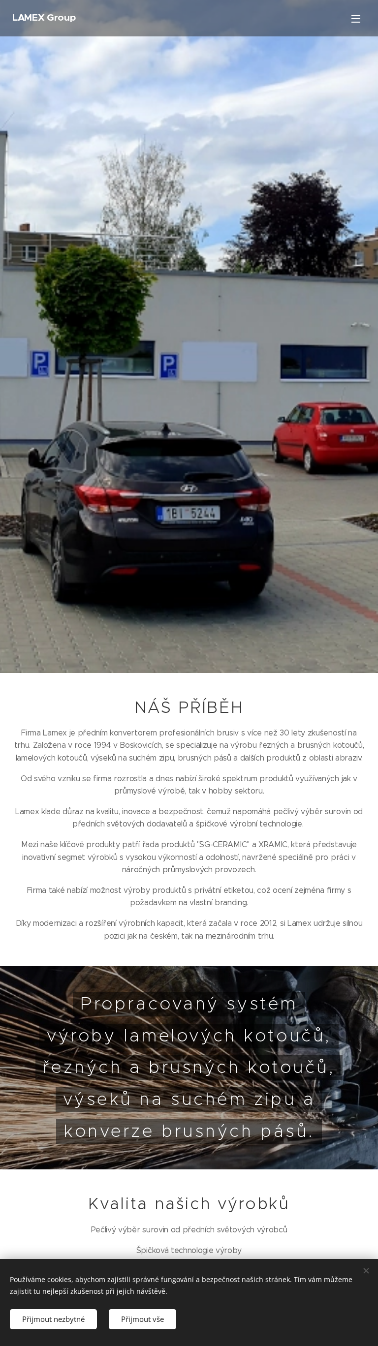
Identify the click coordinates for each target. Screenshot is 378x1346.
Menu (356, 18)
